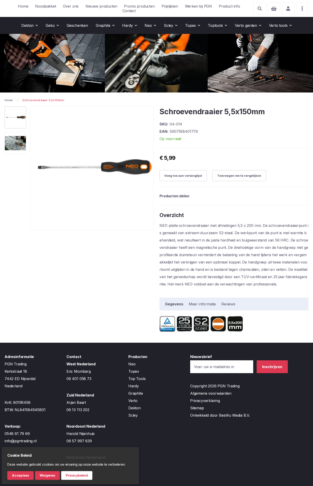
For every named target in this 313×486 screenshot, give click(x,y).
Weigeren (47, 475)
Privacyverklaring (205, 400)
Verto (132, 400)
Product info (229, 6)
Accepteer (20, 475)
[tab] (174, 304)
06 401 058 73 (78, 378)
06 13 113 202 (77, 409)
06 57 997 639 (79, 441)
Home (23, 6)
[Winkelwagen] (274, 8)
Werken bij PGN (198, 6)
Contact (129, 10)
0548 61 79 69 (17, 433)
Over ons (71, 6)
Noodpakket (45, 6)
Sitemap (197, 408)
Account (288, 8)
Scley (133, 415)
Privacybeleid (77, 475)
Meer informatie (202, 304)
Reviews (228, 304)
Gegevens (174, 304)
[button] (15, 117)
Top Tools (137, 378)
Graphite (135, 393)
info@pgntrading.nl (21, 441)
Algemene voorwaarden (210, 393)
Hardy (133, 386)
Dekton (134, 408)
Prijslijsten (170, 6)
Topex (133, 371)
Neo (131, 364)
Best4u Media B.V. (234, 415)
